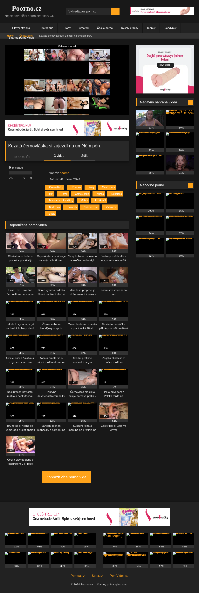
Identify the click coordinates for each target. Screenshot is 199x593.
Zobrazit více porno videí (66, 477)
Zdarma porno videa (21, 37)
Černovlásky (56, 187)
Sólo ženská (91, 207)
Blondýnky (170, 27)
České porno (105, 27)
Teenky (151, 27)
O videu (58, 155)
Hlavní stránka (21, 27)
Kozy (91, 187)
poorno (64, 173)
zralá (52, 213)
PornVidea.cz (119, 575)
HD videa (76, 187)
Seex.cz (97, 575)
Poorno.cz (26, 8)
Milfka (84, 200)
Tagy (68, 27)
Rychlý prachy (129, 27)
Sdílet (84, 155)
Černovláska (82, 193)
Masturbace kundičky (61, 200)
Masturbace (108, 187)
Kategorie (47, 27)
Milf (51, 193)
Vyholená (111, 207)
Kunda (100, 193)
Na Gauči (100, 200)
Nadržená (54, 207)
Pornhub (72, 207)
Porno (64, 193)
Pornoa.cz (78, 575)
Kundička (116, 193)
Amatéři (84, 27)
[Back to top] (187, 581)
